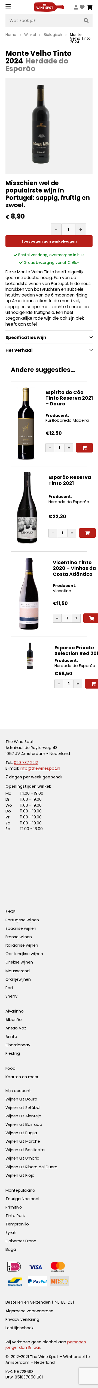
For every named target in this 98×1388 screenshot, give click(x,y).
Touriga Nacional (22, 1198)
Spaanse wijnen (20, 928)
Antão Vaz (15, 1028)
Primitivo (13, 1207)
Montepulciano (20, 1190)
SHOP (10, 911)
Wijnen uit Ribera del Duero (31, 1167)
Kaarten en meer (21, 1077)
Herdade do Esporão (68, 502)
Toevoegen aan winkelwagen (49, 241)
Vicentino (62, 591)
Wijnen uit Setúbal (22, 1107)
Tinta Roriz (15, 1215)
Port (9, 987)
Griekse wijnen (19, 962)
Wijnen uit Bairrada (23, 1124)
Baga (10, 1249)
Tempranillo (17, 1224)
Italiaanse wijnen (21, 945)
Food (10, 1068)
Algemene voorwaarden (29, 1311)
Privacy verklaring (22, 1319)
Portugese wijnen (22, 920)
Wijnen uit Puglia (21, 1133)
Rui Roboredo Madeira (67, 420)
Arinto (11, 1036)
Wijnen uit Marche (22, 1141)
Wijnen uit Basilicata (25, 1149)
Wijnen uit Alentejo (23, 1116)
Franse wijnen (18, 937)
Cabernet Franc (20, 1241)
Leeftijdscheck (19, 1328)
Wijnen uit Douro (21, 1099)
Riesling (12, 1053)
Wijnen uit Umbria (22, 1158)
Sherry (11, 996)
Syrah (10, 1232)
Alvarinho (14, 1011)
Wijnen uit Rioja (20, 1175)
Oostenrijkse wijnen (24, 953)
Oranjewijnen (18, 979)
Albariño (13, 1019)
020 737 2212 (26, 762)
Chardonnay (17, 1045)
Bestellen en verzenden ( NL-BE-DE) (39, 1302)
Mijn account (18, 1090)
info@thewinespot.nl (40, 768)
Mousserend (17, 971)
